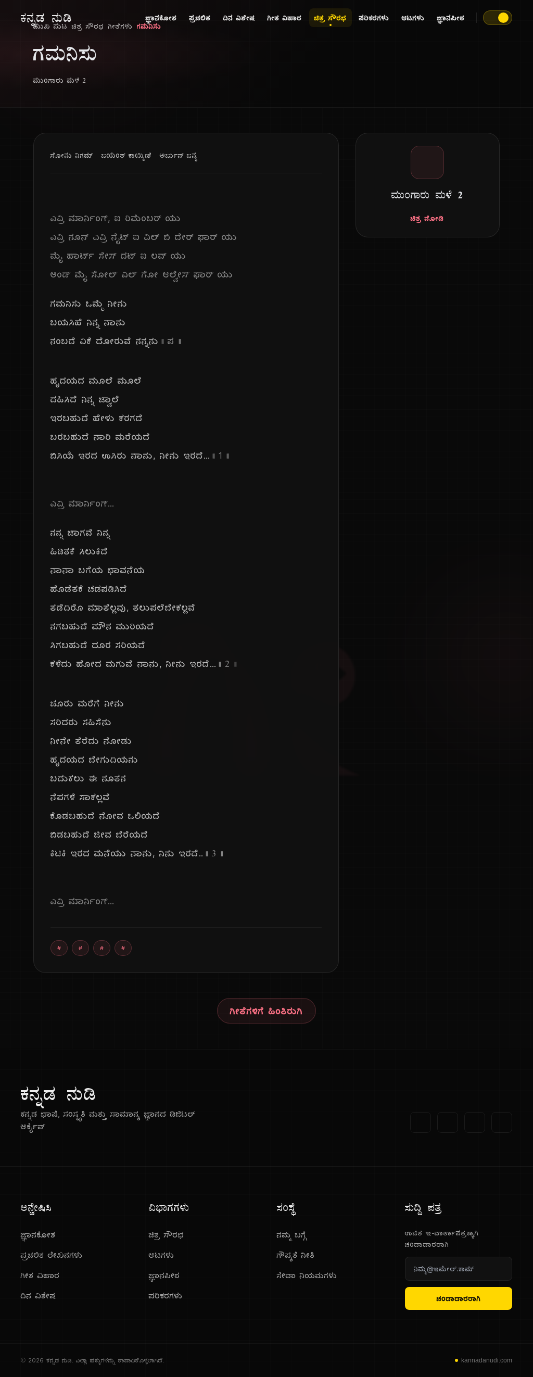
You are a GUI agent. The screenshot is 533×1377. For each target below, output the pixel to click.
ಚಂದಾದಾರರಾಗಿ (459, 1298)
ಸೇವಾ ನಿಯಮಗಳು (307, 1275)
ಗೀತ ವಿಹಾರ (285, 17)
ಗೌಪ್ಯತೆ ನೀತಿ (296, 1255)
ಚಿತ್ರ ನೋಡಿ (427, 218)
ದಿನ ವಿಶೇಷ (239, 17)
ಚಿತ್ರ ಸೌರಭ (330, 17)
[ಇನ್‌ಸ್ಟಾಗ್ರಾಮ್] (501, 1122)
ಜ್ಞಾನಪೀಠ (451, 17)
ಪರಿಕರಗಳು (374, 17)
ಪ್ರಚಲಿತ (200, 17)
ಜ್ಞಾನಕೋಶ (161, 17)
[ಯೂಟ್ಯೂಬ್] (474, 1122)
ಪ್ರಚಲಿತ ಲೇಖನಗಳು (52, 1255)
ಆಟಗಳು (413, 17)
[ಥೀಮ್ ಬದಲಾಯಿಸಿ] (497, 17)
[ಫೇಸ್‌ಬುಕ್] (420, 1122)
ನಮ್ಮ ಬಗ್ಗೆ (292, 1235)
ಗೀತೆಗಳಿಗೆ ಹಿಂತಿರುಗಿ (266, 1010)
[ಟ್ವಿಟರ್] (447, 1122)
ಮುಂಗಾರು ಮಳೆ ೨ (59, 80)
